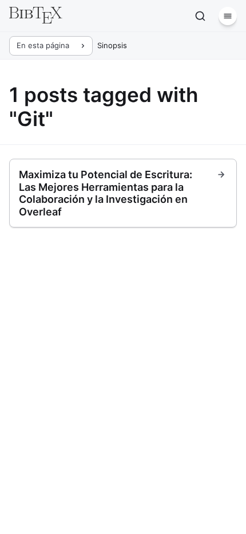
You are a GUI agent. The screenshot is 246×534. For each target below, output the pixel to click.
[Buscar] (200, 16)
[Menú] (228, 16)
